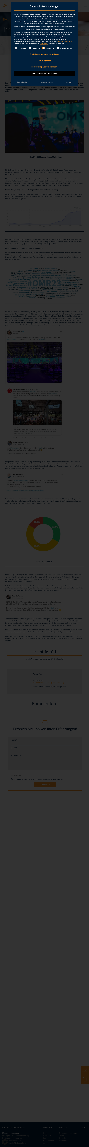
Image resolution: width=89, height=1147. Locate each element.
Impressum (68, 82)
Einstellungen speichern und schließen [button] (44, 54)
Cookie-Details (22, 82)
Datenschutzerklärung (65, 41)
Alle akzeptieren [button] (44, 60)
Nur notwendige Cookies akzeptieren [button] (44, 67)
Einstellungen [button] (44, 44)
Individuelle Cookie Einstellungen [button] (44, 73)
